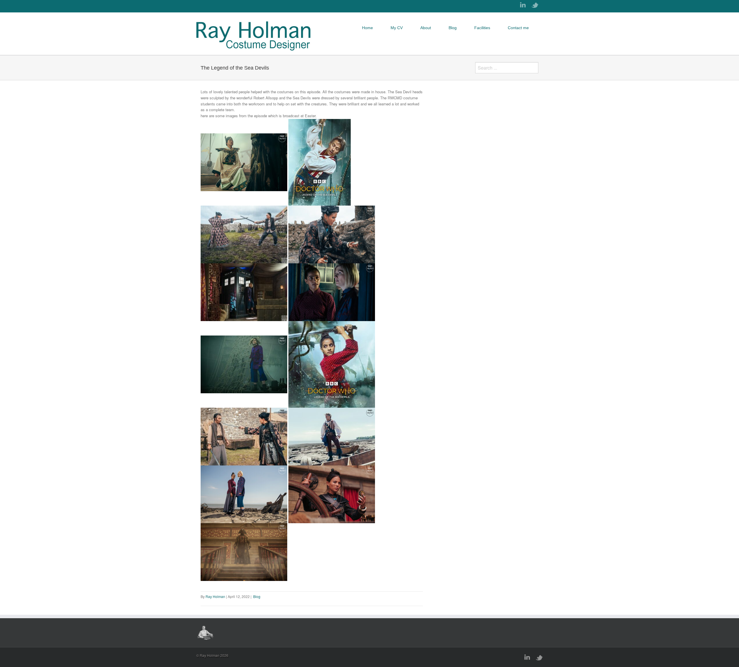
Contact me (518, 27)
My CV (397, 27)
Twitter (534, 5)
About (425, 27)
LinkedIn (523, 5)
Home (367, 27)
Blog (453, 27)
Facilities (482, 27)
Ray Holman (216, 596)
